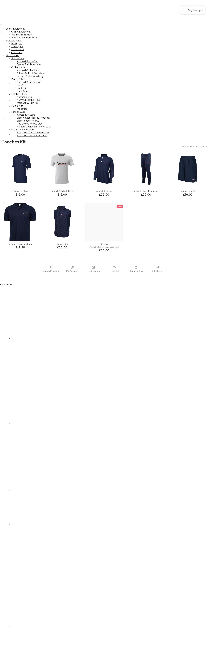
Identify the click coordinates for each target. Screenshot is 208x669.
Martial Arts (16, 491)
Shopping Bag (136, 271)
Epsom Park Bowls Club (29, 64)
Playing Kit (16, 135)
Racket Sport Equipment (24, 37)
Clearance (16, 52)
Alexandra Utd (23, 440)
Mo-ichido (21, 508)
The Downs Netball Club (27, 593)
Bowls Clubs (17, 58)
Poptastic (20, 389)
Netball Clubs (16, 525)
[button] (192, 10)
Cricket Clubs (16, 270)
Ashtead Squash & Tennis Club (29, 643)
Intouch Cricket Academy (27, 321)
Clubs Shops (12, 55)
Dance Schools (17, 338)
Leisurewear (17, 49)
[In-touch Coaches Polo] (20, 222)
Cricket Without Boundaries (28, 304)
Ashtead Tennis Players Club (28, 660)
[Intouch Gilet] (62, 222)
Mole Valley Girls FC (25, 474)
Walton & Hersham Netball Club (30, 610)
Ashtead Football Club (26, 457)
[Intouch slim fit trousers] (146, 169)
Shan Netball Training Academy (30, 559)
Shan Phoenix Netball (25, 576)
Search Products (51, 271)
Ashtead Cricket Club (25, 287)
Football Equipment (21, 34)
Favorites (114, 271)
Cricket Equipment (21, 31)
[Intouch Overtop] (104, 169)
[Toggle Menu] (1, 31)
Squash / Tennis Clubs (20, 626)
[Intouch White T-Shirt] (62, 169)
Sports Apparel (12, 118)
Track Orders (93, 271)
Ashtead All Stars (24, 542)
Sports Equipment (15, 28)
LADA (19, 372)
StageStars (21, 406)
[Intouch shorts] (188, 169)
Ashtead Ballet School (26, 355)
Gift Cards (157, 271)
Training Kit (17, 46)
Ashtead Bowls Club (27, 61)
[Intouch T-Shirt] (20, 169)
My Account (72, 271)
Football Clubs (17, 423)
